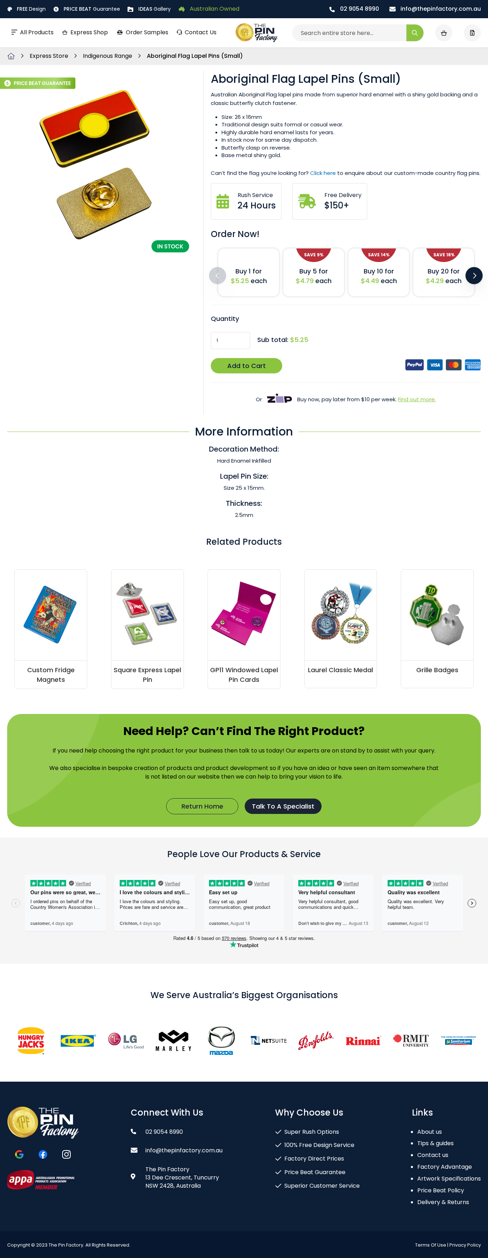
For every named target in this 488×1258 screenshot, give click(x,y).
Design (31, 8)
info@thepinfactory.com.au (440, 9)
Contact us (432, 1155)
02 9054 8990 (359, 9)
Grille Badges (437, 669)
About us (429, 1132)
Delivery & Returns (443, 1202)
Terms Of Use (430, 1245)
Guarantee (92, 8)
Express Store (50, 56)
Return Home (202, 806)
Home (11, 56)
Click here (323, 173)
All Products (37, 32)
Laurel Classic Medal (340, 669)
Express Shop (89, 32)
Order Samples (147, 32)
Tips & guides (435, 1143)
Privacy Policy (465, 1245)
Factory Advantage (444, 1167)
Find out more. (417, 399)
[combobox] (358, 32)
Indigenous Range (108, 56)
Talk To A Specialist (283, 806)
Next (474, 275)
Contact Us (200, 32)
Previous (217, 275)
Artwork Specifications (449, 1178)
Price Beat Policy (440, 1190)
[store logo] (256, 32)
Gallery (154, 8)
